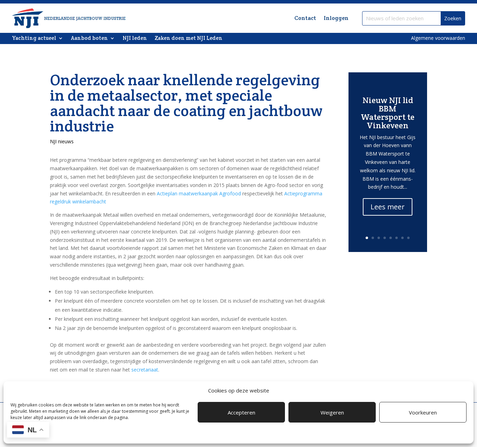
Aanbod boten (89, 38)
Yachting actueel (34, 38)
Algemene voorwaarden (438, 38)
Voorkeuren (423, 412)
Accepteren (241, 412)
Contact (305, 18)
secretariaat (144, 369)
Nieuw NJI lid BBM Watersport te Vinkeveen (387, 113)
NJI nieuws (62, 141)
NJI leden (135, 38)
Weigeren (332, 412)
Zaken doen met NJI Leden (188, 38)
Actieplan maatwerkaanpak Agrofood (199, 193)
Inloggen (336, 18)
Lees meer (387, 206)
